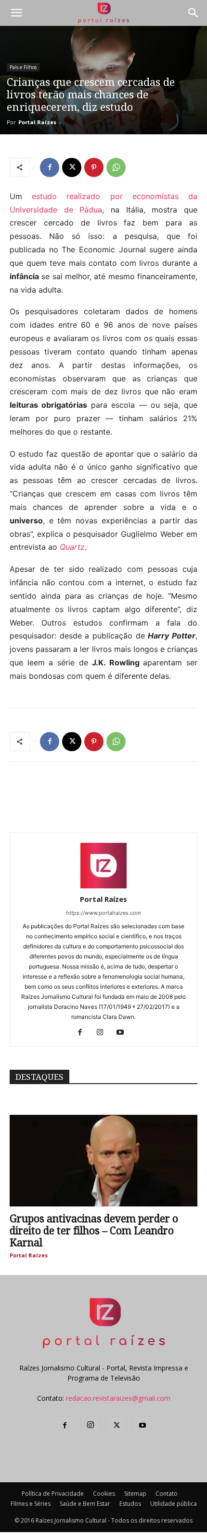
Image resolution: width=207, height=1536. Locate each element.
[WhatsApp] (116, 167)
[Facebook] (49, 167)
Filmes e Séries (31, 1504)
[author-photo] (103, 886)
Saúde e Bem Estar (85, 1504)
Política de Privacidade (53, 1493)
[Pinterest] (94, 167)
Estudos (130, 1504)
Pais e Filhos (23, 67)
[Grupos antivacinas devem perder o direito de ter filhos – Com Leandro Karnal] (103, 1160)
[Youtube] (124, 1033)
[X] (71, 167)
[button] (16, 13)
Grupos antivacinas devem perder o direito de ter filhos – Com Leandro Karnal (94, 1231)
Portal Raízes (37, 122)
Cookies (104, 1493)
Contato (166, 1493)
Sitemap (135, 1493)
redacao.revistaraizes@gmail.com (118, 1398)
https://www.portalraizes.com (103, 913)
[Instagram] (104, 1033)
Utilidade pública (173, 1504)
